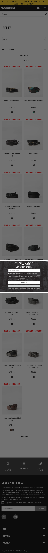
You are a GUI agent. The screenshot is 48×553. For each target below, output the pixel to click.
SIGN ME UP (24, 282)
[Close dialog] (47, 261)
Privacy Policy (22, 278)
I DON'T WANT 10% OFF (24, 285)
